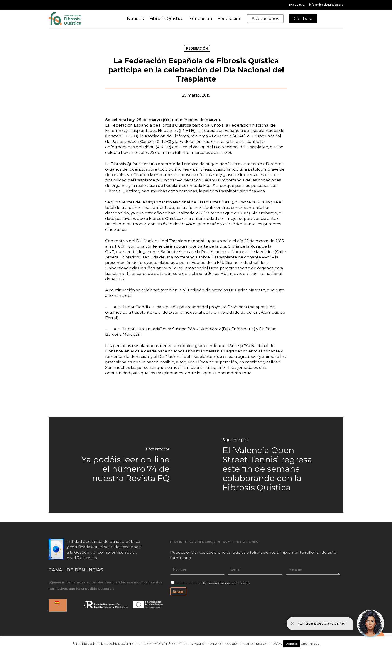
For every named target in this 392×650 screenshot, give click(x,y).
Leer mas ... (310, 643)
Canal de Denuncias (76, 570)
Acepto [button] (291, 643)
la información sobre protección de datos (224, 583)
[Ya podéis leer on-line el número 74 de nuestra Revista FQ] (122, 465)
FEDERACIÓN (197, 48)
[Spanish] (57, 605)
